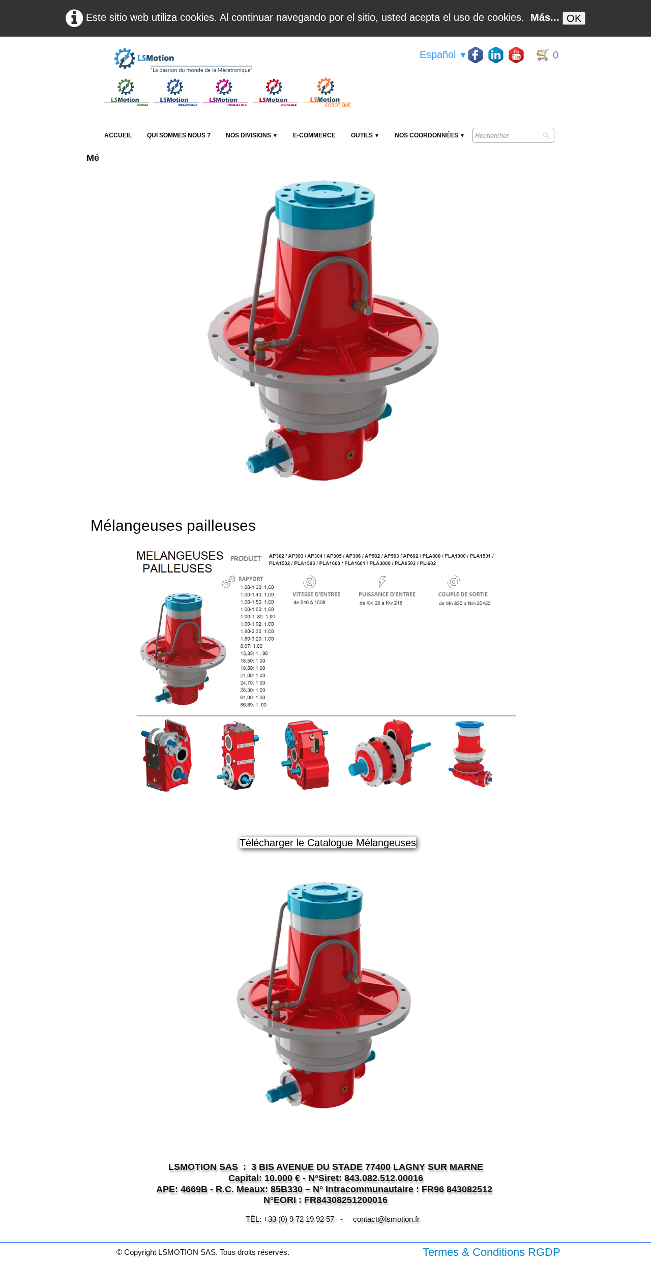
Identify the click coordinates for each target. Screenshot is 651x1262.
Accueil (118, 135)
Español (443, 54)
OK (574, 18)
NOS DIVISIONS (252, 135)
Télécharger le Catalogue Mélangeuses (328, 842)
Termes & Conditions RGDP (491, 1252)
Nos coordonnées (430, 135)
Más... (544, 17)
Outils (365, 135)
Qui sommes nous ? (179, 135)
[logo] (226, 61)
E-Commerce (314, 135)
